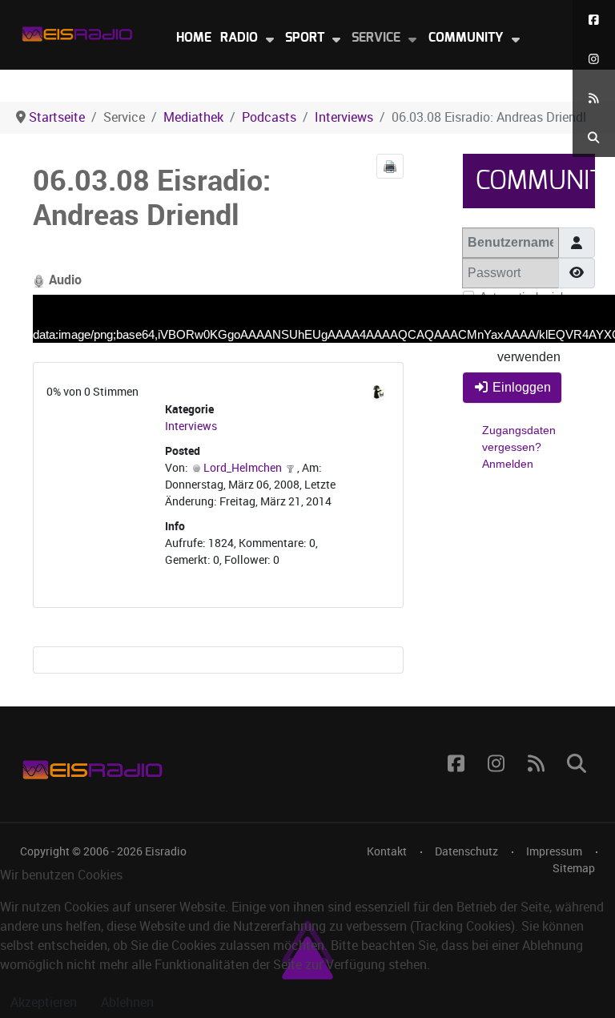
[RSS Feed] (594, 98)
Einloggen (521, 387)
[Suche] (594, 137)
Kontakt (387, 851)
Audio (64, 280)
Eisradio (166, 851)
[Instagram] (594, 58)
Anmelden (507, 463)
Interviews (191, 426)
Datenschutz (466, 851)
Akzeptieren (43, 1002)
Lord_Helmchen (242, 468)
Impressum (554, 851)
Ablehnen (127, 1002)
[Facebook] (594, 19)
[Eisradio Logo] (77, 30)
